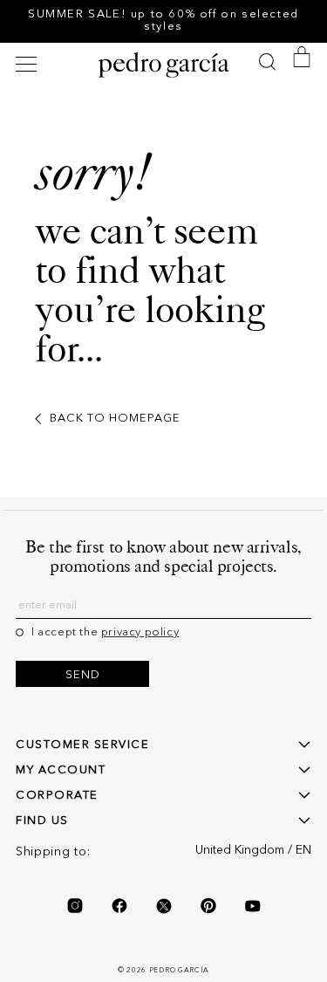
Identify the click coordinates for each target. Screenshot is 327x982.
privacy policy (140, 632)
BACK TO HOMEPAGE (115, 418)
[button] (29, 64)
